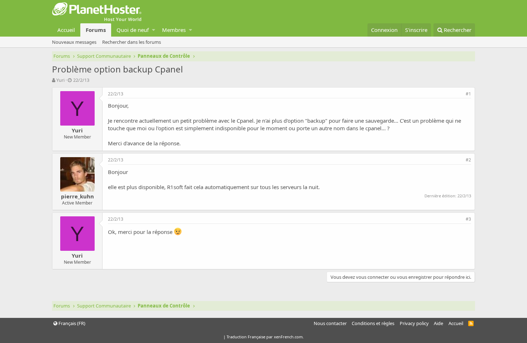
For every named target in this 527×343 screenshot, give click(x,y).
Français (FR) (71, 323)
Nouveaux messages (74, 42)
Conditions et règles (373, 323)
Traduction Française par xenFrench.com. (265, 336)
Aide (438, 323)
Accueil (66, 29)
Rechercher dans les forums (131, 42)
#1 (468, 94)
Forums (96, 29)
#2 (468, 160)
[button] (153, 30)
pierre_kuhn (77, 196)
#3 (468, 219)
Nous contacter (330, 323)
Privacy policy (414, 323)
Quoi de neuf (133, 29)
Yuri (60, 80)
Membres (174, 29)
